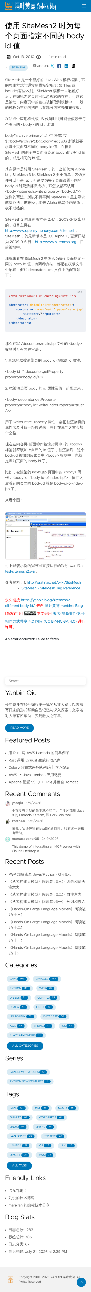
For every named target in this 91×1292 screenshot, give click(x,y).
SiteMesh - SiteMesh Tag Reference (50, 588)
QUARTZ (46, 997)
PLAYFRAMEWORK (25, 1035)
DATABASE (53, 1016)
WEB (45, 988)
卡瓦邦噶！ (17, 1191)
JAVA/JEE (46, 979)
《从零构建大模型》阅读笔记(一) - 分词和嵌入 (46, 902)
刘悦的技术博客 (21, 1198)
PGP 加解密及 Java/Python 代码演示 (39, 874)
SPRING (42, 1026)
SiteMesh (18, 67)
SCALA (17, 1007)
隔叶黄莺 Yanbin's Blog (64, 606)
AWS (16, 1026)
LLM (66, 1145)
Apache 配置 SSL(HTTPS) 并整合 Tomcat (43, 782)
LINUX (43, 1007)
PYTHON (19, 988)
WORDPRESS (50, 1117)
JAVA (17, 979)
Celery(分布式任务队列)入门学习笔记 (39, 768)
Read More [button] (19, 727)
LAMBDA (18, 1145)
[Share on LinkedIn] (66, 66)
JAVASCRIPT (21, 1136)
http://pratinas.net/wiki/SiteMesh (54, 583)
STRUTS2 (53, 1136)
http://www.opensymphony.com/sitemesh (40, 231)
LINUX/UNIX (21, 1016)
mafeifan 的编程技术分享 (29, 1205)
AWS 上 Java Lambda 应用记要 (34, 775)
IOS (66, 1026)
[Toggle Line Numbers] (68, 284)
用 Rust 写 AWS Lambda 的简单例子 (38, 753)
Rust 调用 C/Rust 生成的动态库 (34, 760)
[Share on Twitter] (52, 66)
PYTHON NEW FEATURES (29, 1081)
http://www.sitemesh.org (55, 242)
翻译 (40, 1108)
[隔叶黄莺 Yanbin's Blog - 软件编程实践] (40, 6)
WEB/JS (18, 997)
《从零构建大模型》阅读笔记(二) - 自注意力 (44, 895)
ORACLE (18, 1155)
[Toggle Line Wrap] (77, 284)
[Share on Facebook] (59, 66)
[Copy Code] (60, 284)
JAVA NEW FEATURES (27, 1072)
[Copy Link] (73, 66)
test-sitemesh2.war (20, 571)
